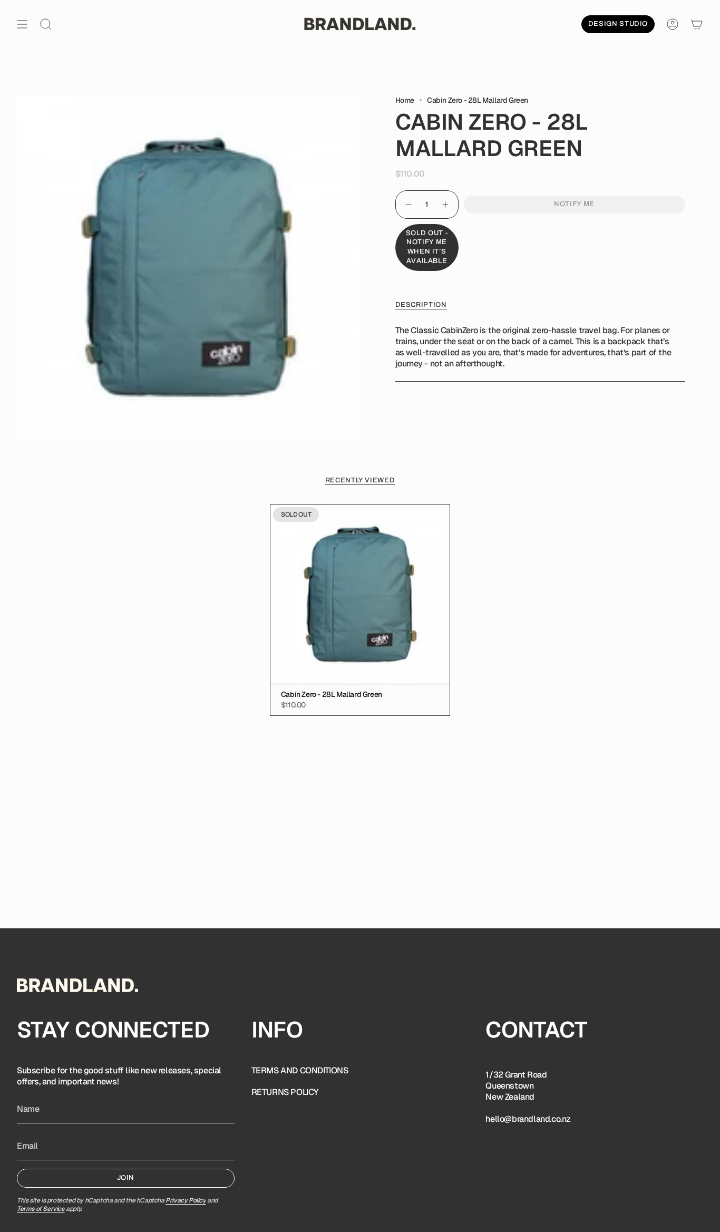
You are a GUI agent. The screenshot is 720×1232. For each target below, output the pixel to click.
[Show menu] (22, 24)
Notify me (574, 204)
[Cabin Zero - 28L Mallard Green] (360, 594)
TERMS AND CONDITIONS (299, 1070)
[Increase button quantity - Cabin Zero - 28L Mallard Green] (446, 204)
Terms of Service (41, 1209)
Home (404, 100)
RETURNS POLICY (285, 1092)
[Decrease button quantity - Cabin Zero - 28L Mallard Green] (408, 204)
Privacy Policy (186, 1200)
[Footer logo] (77, 985)
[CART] (697, 24)
